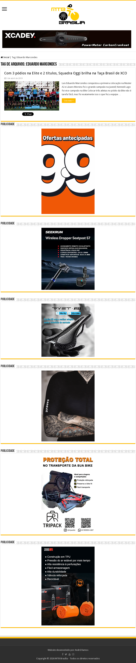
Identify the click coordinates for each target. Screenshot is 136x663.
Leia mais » (68, 100)
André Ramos (81, 650)
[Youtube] (69, 654)
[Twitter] (65, 654)
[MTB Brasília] (68, 13)
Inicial (6, 57)
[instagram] (73, 654)
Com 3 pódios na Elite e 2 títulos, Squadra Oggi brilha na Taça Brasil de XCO (65, 73)
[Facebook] (63, 654)
